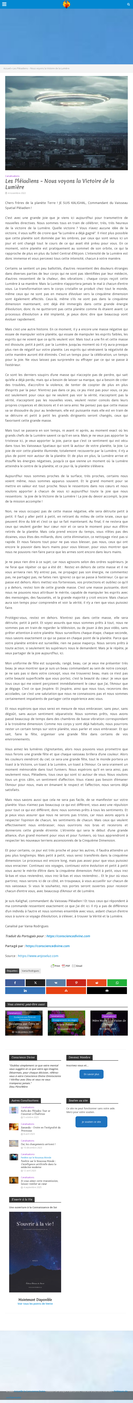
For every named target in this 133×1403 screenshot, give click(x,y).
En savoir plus (91, 1074)
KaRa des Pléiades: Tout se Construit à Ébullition (35, 1112)
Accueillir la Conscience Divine (29, 1391)
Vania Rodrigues (30, 970)
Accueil (7, 68)
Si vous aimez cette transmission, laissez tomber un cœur (39, 1183)
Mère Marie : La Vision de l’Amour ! (109, 1022)
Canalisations (12, 176)
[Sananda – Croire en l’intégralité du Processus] (13, 1126)
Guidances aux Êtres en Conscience (25, 1018)
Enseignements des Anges (65, 1020)
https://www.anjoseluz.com (38, 956)
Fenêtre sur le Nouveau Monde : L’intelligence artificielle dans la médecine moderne (38, 1164)
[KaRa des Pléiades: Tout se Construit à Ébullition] (13, 1109)
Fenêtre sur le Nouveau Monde (36, 1157)
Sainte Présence (66, 1024)
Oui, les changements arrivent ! (38, 1144)
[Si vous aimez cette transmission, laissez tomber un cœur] (13, 1179)
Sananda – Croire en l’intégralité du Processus (40, 1129)
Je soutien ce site (91, 1121)
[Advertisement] (66, 36)
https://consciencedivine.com (68, 936)
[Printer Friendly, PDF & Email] (66, 965)
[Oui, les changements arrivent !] (13, 1143)
